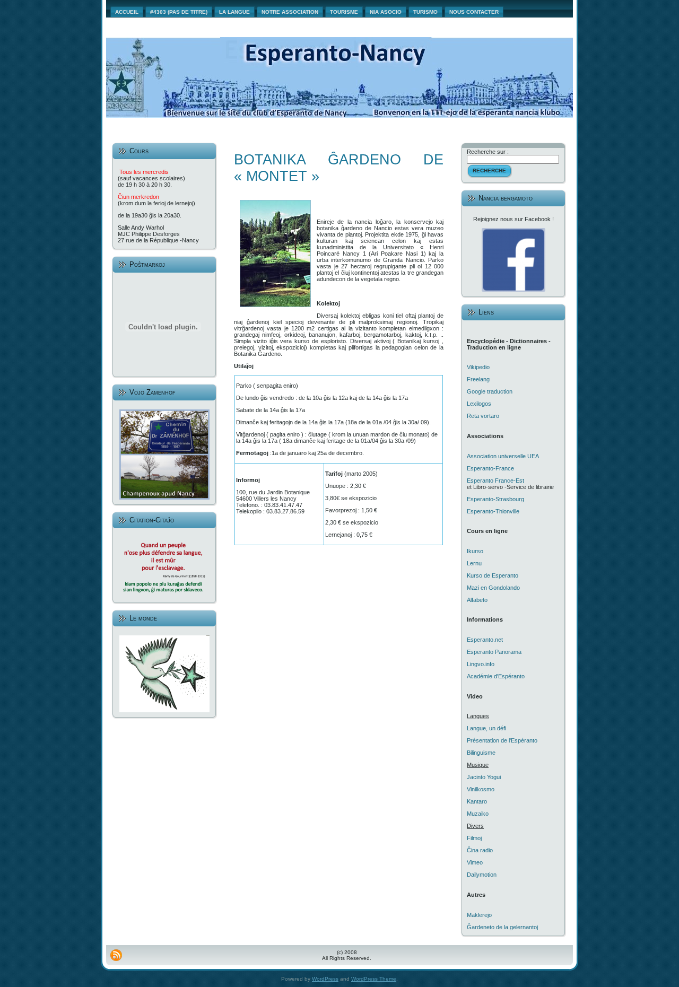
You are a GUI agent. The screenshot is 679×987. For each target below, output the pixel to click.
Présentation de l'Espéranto (502, 740)
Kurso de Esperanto (492, 575)
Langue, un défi (486, 728)
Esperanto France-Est (495, 480)
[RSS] (116, 955)
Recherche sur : (488, 152)
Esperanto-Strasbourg (495, 499)
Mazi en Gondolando (493, 587)
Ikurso (475, 551)
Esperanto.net (485, 639)
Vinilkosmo (480, 789)
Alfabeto (477, 600)
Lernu (474, 563)
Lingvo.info (480, 664)
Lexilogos (479, 403)
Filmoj (474, 838)
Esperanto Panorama (494, 652)
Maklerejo (479, 915)
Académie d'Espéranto (496, 676)
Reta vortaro (483, 416)
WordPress (325, 979)
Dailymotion (482, 874)
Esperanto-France (490, 468)
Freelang (478, 379)
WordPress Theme (373, 979)
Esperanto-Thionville (493, 511)
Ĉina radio (480, 850)
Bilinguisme (481, 752)
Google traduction (489, 391)
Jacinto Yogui (484, 777)
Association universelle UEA (503, 456)
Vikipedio (478, 367)
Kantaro (477, 801)
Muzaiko (478, 813)
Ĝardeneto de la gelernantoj (502, 927)
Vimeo (475, 862)
